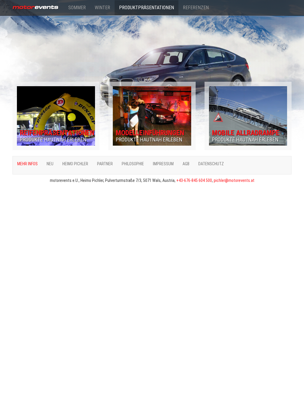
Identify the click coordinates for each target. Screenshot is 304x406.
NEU (50, 163)
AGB (186, 163)
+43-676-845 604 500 (194, 180)
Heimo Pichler (75, 163)
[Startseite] (38, 6)
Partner (105, 163)
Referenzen (196, 7)
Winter (102, 7)
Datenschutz (211, 163)
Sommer (77, 7)
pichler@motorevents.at (234, 180)
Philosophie (133, 163)
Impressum (163, 163)
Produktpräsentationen (146, 7)
